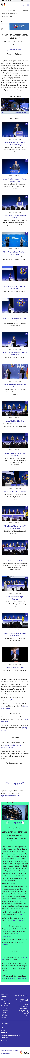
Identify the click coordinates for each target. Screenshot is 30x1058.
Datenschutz (5, 1040)
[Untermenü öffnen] (24, 5)
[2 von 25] (17, 783)
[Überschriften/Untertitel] (22, 113)
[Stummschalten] (25, 113)
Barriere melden (6, 1038)
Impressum (4, 1032)
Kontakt (3, 1030)
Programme (15, 700)
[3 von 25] (19, 783)
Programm (18, 914)
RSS (2, 1027)
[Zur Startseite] (3, 4)
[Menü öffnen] (27, 5)
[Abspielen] (15, 106)
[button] (15, 773)
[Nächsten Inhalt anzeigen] (22, 783)
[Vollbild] (27, 113)
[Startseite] (2, 21)
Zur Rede (5, 945)
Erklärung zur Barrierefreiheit (10, 1035)
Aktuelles (6, 21)
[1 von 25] (15, 784)
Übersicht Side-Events (17, 920)
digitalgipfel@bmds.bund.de (16, 978)
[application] (15, 106)
